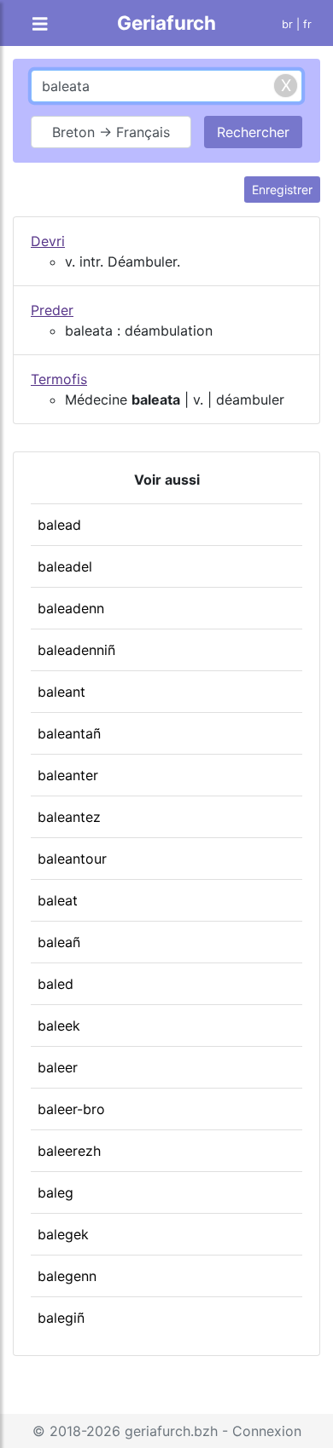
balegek (63, 1234)
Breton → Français (111, 132)
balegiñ (61, 1317)
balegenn (67, 1275)
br (287, 24)
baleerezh (69, 1150)
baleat (58, 900)
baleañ (59, 942)
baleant (61, 691)
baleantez (69, 816)
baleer (58, 1067)
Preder (52, 310)
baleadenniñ (76, 649)
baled (55, 983)
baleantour (72, 858)
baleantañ (69, 733)
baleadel (65, 566)
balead (59, 524)
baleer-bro (71, 1109)
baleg (55, 1192)
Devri (48, 241)
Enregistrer (282, 189)
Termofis (59, 379)
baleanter (68, 775)
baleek (59, 1025)
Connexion (266, 1430)
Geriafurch (166, 22)
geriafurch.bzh (171, 1430)
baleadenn (71, 608)
